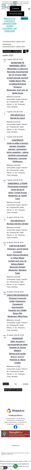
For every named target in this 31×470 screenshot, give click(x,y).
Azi (15, 384)
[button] (4, 467)
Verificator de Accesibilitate (19, 463)
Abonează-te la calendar (13, 390)
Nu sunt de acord (15, 14)
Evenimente (7, 44)
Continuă (15, 8)
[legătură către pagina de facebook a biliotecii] (15, 427)
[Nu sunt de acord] (29, 9)
